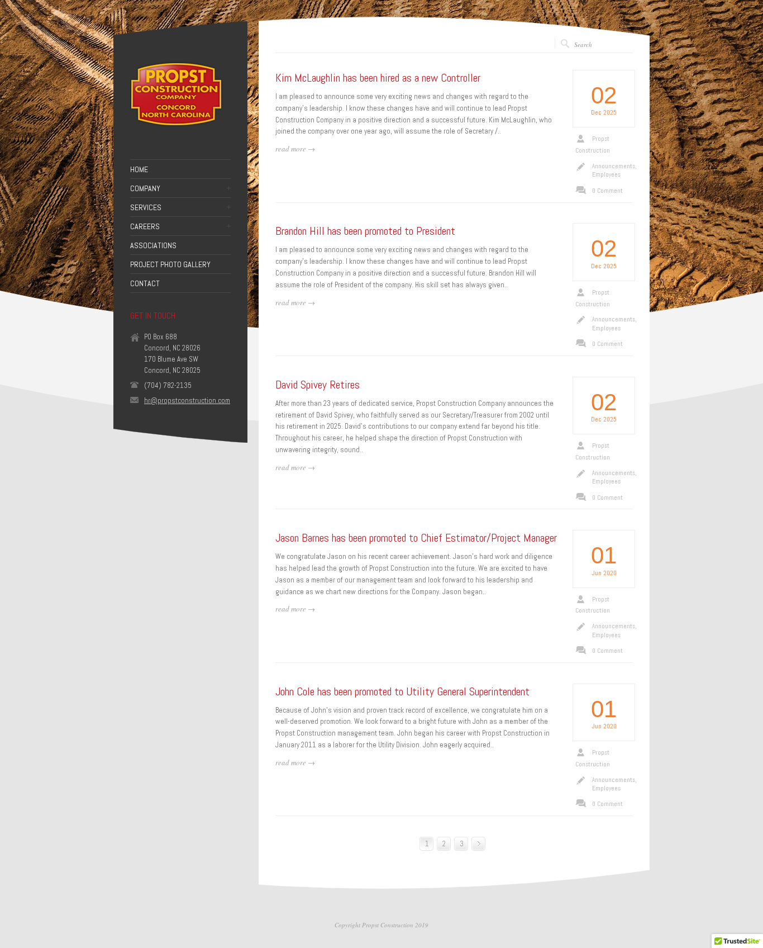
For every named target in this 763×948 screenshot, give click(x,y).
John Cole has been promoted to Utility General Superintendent (402, 691)
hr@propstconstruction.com (187, 400)
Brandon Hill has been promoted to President (365, 231)
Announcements (613, 166)
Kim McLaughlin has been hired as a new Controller (377, 77)
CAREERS (145, 226)
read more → (295, 149)
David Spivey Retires (317, 384)
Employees (606, 174)
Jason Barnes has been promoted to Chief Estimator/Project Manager (416, 537)
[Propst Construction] (177, 130)
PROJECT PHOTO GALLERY (170, 264)
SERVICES (145, 207)
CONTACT (145, 283)
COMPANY (145, 188)
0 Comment (607, 191)
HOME (139, 169)
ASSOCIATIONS (153, 245)
